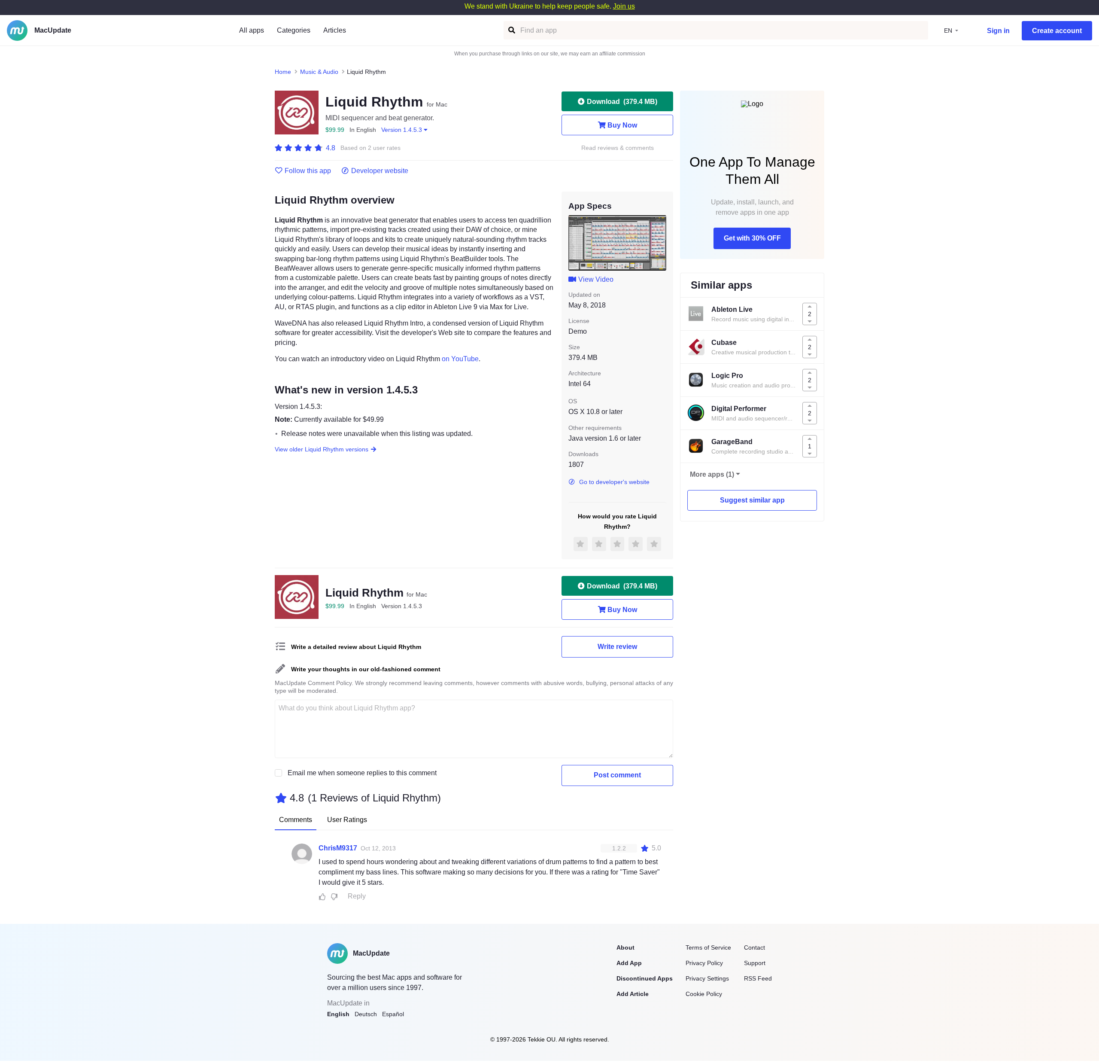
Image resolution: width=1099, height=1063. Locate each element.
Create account (1057, 30)
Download (622, 101)
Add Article (632, 994)
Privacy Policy (704, 963)
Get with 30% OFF (752, 238)
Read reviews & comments (617, 148)
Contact (754, 947)
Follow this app (308, 171)
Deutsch (366, 1014)
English (338, 1014)
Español (393, 1014)
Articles (334, 30)
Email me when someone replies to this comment (362, 773)
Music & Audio (319, 72)
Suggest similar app (752, 500)
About (625, 947)
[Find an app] (511, 30)
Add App (629, 963)
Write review (617, 646)
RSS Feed (758, 978)
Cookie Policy (704, 994)
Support (754, 963)
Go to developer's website (614, 482)
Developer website (379, 171)
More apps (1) (712, 474)
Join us (624, 6)
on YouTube (460, 358)
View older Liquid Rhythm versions (321, 449)
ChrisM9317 (338, 848)
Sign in (998, 30)
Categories (293, 30)
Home (283, 72)
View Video (595, 279)
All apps (251, 30)
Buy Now (622, 125)
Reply (357, 896)
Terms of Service (708, 947)
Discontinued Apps (644, 978)
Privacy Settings (707, 978)
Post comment (617, 775)
